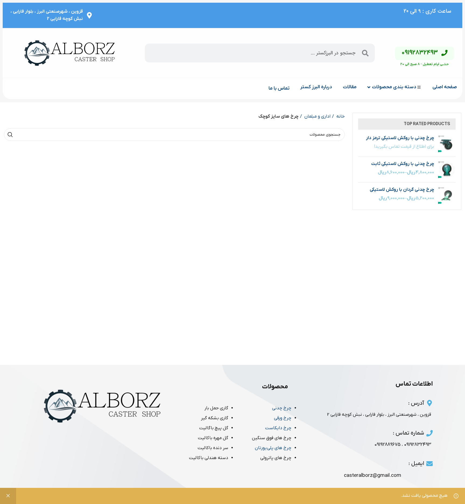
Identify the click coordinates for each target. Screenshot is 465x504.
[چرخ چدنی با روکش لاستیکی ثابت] (447, 169)
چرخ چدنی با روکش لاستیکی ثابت (402, 164)
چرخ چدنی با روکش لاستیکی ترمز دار (400, 138)
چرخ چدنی (281, 408)
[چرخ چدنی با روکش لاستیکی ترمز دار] (447, 144)
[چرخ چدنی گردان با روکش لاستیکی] (447, 195)
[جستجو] (10, 134)
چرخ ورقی (282, 418)
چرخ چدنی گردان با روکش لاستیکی (402, 190)
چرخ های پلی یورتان (273, 448)
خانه (340, 116)
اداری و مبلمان (316, 116)
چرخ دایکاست (278, 428)
